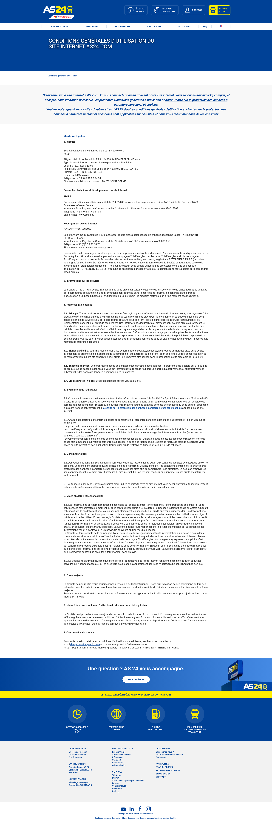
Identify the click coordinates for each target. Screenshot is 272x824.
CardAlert (116, 760)
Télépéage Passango (78, 782)
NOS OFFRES (92, 26)
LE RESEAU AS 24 (59, 26)
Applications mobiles (121, 754)
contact (161, 777)
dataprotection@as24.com (85, 644)
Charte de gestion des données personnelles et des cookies (145, 818)
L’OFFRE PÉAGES (77, 779)
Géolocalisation (119, 765)
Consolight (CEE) (119, 786)
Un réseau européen (78, 752)
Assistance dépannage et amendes (128, 780)
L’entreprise (163, 748)
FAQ (205, 26)
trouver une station (168, 770)
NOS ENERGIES (122, 26)
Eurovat (115, 778)
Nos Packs (74, 772)
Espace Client (118, 752)
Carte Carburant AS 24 (79, 767)
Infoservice (117, 757)
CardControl (117, 762)
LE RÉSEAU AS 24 (77, 748)
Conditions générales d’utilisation (108, 818)
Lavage (115, 783)
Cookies (173, 818)
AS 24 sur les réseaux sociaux (169, 754)
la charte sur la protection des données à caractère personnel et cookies (142, 407)
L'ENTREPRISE (154, 26)
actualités (162, 764)
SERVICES (117, 772)
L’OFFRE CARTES (77, 764)
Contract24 (117, 788)
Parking (115, 791)
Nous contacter (136, 679)
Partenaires (161, 757)
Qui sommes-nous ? (165, 752)
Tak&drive (116, 775)
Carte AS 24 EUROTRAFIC (80, 770)
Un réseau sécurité (77, 754)
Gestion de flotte (122, 748)
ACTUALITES (184, 26)
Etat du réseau (75, 757)
